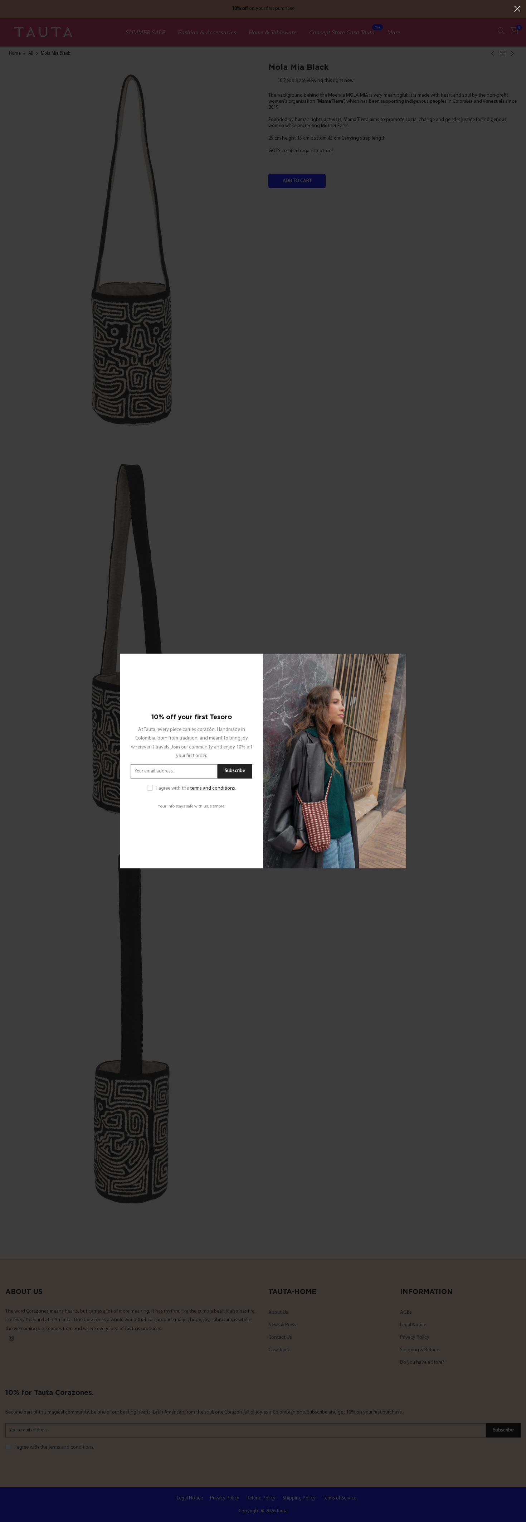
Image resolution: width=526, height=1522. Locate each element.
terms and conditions (212, 788)
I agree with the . (196, 788)
